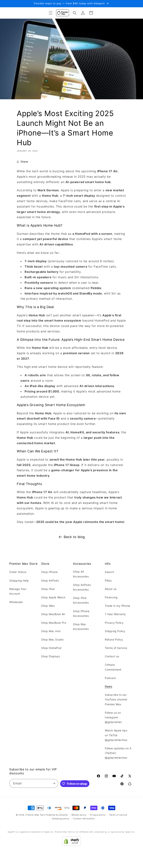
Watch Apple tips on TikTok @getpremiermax (116, 735)
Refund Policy (114, 639)
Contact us (112, 656)
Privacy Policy (114, 622)
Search (109, 572)
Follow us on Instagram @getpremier (113, 717)
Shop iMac (48, 605)
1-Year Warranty (115, 614)
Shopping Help (19, 580)
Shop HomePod (51, 647)
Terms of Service (116, 647)
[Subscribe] (54, 783)
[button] (51, 13)
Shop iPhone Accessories (81, 613)
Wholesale (16, 602)
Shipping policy (60, 818)
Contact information (84, 818)
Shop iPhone (49, 572)
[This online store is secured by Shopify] (71, 845)
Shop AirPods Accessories (82, 587)
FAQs (108, 580)
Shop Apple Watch (53, 597)
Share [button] (24, 161)
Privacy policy (97, 815)
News (108, 686)
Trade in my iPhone (117, 605)
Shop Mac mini (51, 631)
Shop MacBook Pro (53, 622)
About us (111, 588)
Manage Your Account (18, 591)
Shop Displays (50, 656)
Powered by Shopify (57, 815)
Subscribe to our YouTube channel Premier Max (116, 699)
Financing (111, 597)
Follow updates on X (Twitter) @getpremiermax (118, 753)
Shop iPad (48, 588)
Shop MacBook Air (53, 614)
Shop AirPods (50, 580)
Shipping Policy (115, 631)
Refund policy (79, 815)
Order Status (17, 572)
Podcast (110, 678)
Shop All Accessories (81, 574)
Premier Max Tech (35, 815)
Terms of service (118, 815)
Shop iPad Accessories (81, 600)
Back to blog (74, 537)
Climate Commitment (113, 667)
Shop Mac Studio (52, 639)
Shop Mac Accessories (81, 626)
